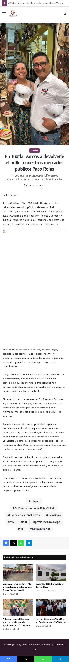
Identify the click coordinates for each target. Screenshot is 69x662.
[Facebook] (6, 543)
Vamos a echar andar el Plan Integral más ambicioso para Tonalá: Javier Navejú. (17, 587)
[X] (13, 543)
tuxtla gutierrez (41, 529)
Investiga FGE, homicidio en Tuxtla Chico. (50, 585)
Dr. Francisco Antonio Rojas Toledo (35, 508)
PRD (24, 522)
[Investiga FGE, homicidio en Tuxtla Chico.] (51, 572)
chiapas (35, 501)
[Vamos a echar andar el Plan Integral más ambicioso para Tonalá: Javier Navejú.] (18, 572)
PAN (11, 522)
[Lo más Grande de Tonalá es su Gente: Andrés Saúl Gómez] (51, 607)
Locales (34, 150)
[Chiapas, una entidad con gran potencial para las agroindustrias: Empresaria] (18, 607)
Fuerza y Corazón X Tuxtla (24, 515)
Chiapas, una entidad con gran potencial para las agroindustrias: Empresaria (16, 622)
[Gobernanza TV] (13, 13)
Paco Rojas (54, 515)
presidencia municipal (48, 522)
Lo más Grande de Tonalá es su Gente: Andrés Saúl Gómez (51, 620)
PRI (21, 529)
